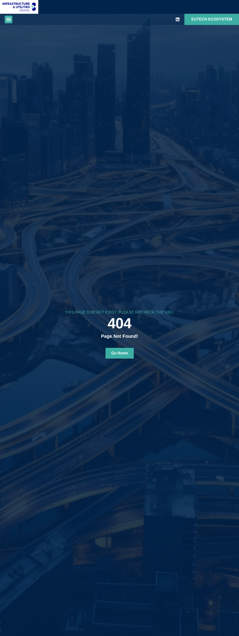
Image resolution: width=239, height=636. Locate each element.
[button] (8, 19)
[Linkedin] (178, 19)
